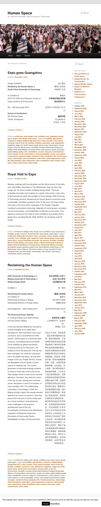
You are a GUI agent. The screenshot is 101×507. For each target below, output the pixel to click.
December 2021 (80, 124)
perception (60, 149)
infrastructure (26, 147)
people (15, 138)
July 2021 (78, 137)
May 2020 (77, 165)
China (44, 141)
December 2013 (80, 297)
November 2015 (80, 269)
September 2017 (80, 225)
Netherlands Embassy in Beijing (43, 471)
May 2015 (77, 279)
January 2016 (79, 264)
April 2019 (78, 191)
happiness (11, 145)
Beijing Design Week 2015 (32, 141)
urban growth (46, 251)
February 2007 (79, 321)
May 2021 (77, 139)
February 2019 (79, 196)
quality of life (22, 152)
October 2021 (79, 129)
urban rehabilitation (42, 160)
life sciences (44, 240)
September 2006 (80, 323)
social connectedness (27, 154)
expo (47, 136)
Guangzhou (54, 136)
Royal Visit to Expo (22, 174)
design (30, 136)
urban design (22, 138)
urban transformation (20, 163)
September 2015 (80, 274)
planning (25, 247)
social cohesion (13, 154)
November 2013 (80, 300)
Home (10, 55)
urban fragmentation (53, 158)
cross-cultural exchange (41, 464)
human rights (59, 238)
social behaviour (58, 152)
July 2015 (78, 276)
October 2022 (79, 106)
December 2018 (80, 201)
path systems (46, 149)
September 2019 (80, 181)
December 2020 (80, 147)
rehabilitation (32, 152)
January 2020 (79, 173)
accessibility (47, 138)
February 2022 (79, 119)
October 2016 (79, 245)
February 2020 (79, 170)
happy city (19, 145)
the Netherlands (33, 234)
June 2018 (78, 209)
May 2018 (77, 212)
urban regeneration (28, 160)
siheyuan (48, 152)
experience (46, 143)
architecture (18, 136)
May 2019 (77, 188)
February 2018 (79, 214)
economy (11, 238)
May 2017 (77, 232)
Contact (27, 55)
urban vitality (32, 163)
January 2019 (79, 199)
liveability (34, 147)
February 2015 (79, 282)
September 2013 (80, 302)
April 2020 (78, 168)
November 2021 (80, 126)
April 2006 (78, 326)
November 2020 (80, 150)
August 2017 (79, 227)
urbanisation (12, 254)
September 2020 (80, 155)
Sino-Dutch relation (35, 249)
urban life (49, 482)
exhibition (41, 136)
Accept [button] (45, 503)
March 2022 (78, 116)
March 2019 (78, 194)
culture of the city (21, 143)
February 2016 (79, 261)
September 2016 (80, 248)
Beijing (19, 141)
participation (12, 247)
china (25, 136)
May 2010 (77, 310)
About (18, 55)
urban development (29, 158)
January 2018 (79, 217)
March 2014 (78, 292)
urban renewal (55, 160)
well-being (26, 254)
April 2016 (78, 258)
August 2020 (79, 158)
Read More (55, 503)
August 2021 (79, 134)
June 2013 (78, 305)
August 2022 (79, 111)
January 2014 (79, 295)
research (41, 152)
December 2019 (80, 176)
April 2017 (78, 235)
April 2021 (78, 142)
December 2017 (80, 220)
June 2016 (78, 256)
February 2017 (79, 240)
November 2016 (80, 243)
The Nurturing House (47, 480)
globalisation (59, 143)
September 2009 (80, 313)
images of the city (14, 147)
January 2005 (79, 333)
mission (42, 242)
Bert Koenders (28, 236)
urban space (32, 138)
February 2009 (79, 315)
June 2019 (78, 186)
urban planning (15, 160)
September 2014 (80, 287)
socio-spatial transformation (50, 478)
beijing (26, 231)
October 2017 (79, 222)
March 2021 (78, 145)
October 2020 (79, 152)
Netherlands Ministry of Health (51, 245)
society (52, 154)
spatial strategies (25, 156)
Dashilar (31, 143)
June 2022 (78, 114)
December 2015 (80, 266)
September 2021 (80, 132)
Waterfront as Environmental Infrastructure (80, 94)
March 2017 (78, 238)
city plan (49, 141)
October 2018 (79, 204)
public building (13, 152)
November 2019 (80, 178)
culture (49, 236)
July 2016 (78, 253)
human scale (43, 145)
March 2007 (78, 318)
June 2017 (78, 230)
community (42, 236)
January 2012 (79, 308)
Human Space (20, 12)
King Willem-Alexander (31, 240)
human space (53, 145)
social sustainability (42, 154)
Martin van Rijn (13, 242)
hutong (61, 145)
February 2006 (79, 328)
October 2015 (79, 271)
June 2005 (78, 331)
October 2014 (79, 284)
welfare (19, 254)
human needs (33, 145)
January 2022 (79, 121)
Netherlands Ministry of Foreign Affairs (26, 149)
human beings (49, 238)
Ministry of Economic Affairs (29, 242)
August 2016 (79, 251)
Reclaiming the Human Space (30, 265)
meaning (42, 147)
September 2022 (80, 108)
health (26, 145)
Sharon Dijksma (22, 249)
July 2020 (78, 160)
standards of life (50, 156)
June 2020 (78, 163)
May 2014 (77, 289)
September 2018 (80, 207)
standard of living (38, 156)
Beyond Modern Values (83, 84)
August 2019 (79, 183)
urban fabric (41, 158)
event (36, 136)
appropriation (57, 138)
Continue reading (16, 129)
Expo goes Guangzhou (25, 72)
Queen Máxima (44, 247)
